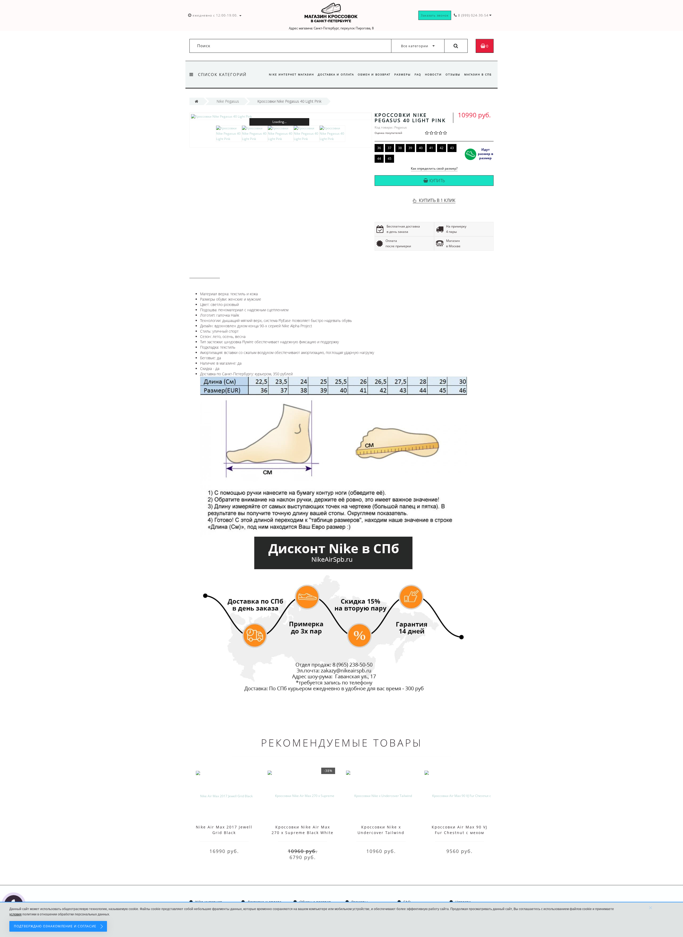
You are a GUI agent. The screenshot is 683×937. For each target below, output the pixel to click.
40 (421, 148)
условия (15, 914)
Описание (204, 273)
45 (389, 158)
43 (452, 148)
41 (431, 148)
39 (410, 148)
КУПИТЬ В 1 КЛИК (437, 200)
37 (389, 148)
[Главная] (196, 101)
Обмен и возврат (374, 74)
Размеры (402, 74)
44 (379, 158)
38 (400, 148)
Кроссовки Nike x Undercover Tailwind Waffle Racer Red (381, 832)
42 (441, 148)
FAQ (418, 74)
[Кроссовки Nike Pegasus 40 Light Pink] (281, 116)
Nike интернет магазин (291, 74)
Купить (437, 181)
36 (379, 148)
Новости (433, 74)
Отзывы (453, 74)
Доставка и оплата (336, 74)
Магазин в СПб (478, 74)
